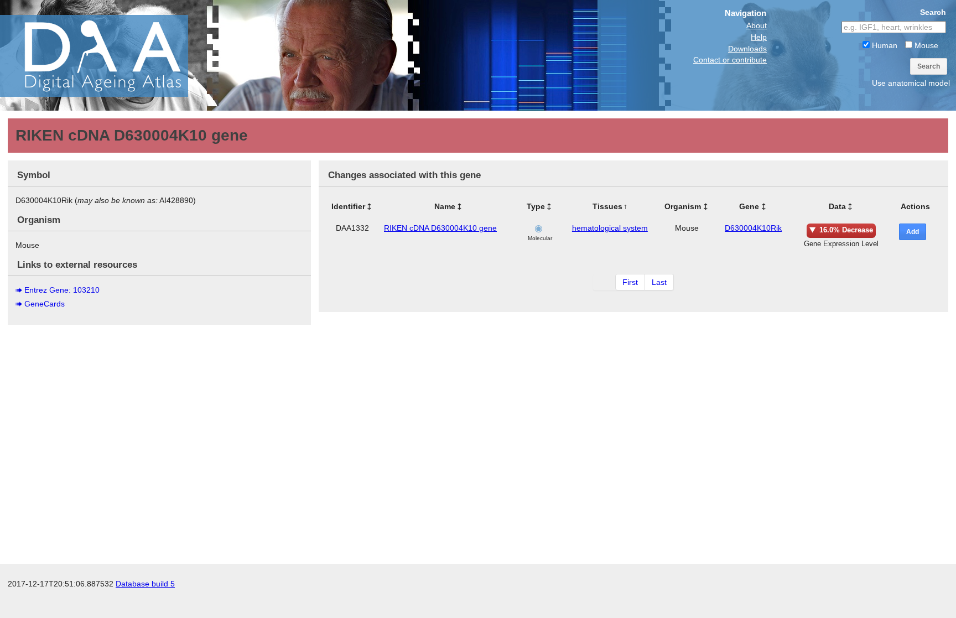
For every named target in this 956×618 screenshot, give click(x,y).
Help (759, 37)
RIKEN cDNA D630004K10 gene (440, 228)
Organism (682, 206)
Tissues (607, 206)
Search (928, 66)
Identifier (348, 206)
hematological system (610, 228)
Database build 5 (145, 583)
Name (444, 206)
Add (912, 232)
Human (883, 45)
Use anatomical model (911, 83)
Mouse (925, 45)
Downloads (747, 48)
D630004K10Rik (753, 228)
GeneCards (44, 303)
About (756, 25)
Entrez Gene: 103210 (62, 289)
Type (536, 206)
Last (659, 282)
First (630, 282)
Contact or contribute (730, 59)
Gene (749, 206)
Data (837, 206)
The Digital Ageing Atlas (110, 55)
